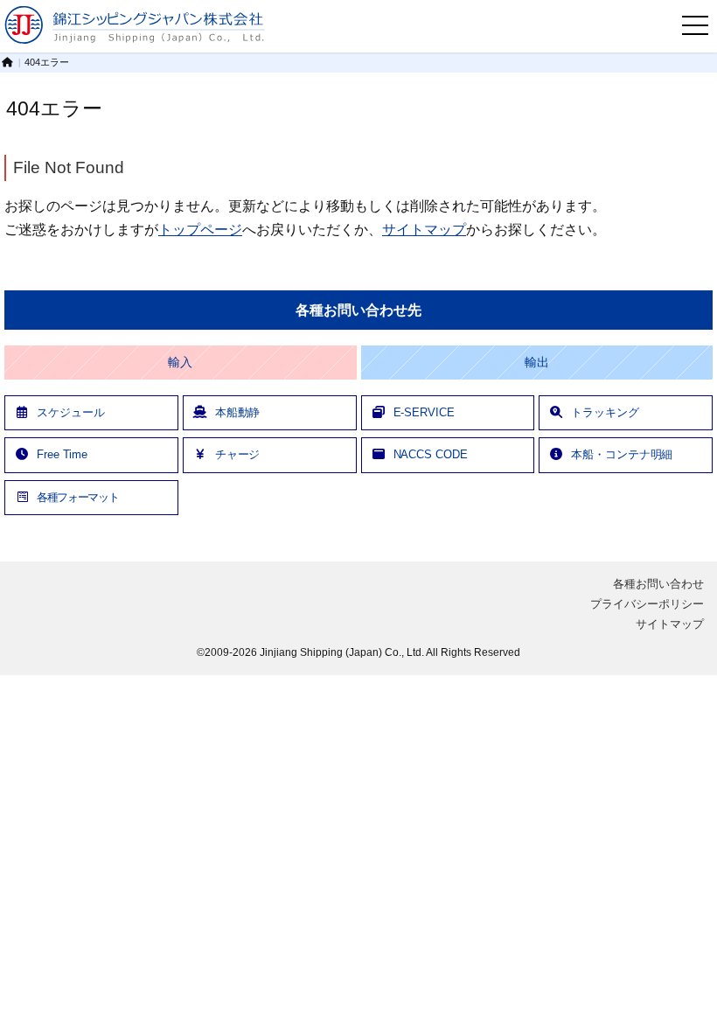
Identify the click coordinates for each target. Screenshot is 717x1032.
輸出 (537, 362)
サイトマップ (424, 229)
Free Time (62, 454)
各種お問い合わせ (658, 583)
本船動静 (238, 412)
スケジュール (70, 412)
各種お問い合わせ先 (358, 310)
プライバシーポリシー (647, 603)
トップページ (200, 229)
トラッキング (604, 412)
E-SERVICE (424, 412)
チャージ (238, 454)
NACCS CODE (430, 454)
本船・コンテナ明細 (621, 454)
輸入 (180, 362)
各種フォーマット (77, 497)
